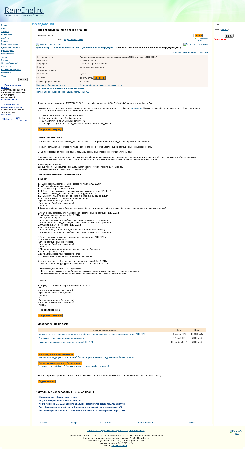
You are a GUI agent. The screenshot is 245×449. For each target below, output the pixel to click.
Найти (199, 35)
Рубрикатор (43, 47)
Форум (4, 75)
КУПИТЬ (99, 77)
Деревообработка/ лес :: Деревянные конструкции (83, 47)
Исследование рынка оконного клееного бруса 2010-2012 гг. (67, 342)
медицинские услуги (73, 39)
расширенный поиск (202, 39)
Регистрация (220, 39)
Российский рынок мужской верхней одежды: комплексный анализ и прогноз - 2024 (80, 407)
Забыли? (224, 30)
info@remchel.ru (120, 445)
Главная (4, 25)
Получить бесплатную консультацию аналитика (60, 88)
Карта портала (145, 422)
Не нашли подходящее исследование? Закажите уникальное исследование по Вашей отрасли (86, 357)
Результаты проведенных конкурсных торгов (61, 400)
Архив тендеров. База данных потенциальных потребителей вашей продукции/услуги (82, 404)
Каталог (5, 40)
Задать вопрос (47, 381)
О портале (105, 422)
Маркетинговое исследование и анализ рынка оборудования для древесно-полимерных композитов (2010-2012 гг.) (93, 334)
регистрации (136, 108)
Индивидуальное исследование (56, 354)
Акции (4, 56)
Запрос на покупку (50, 129)
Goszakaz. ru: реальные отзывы (12, 105)
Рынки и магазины (9, 44)
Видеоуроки (6, 34)
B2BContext (7, 119)
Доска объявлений (9, 63)
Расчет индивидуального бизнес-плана (60, 363)
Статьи (5, 31)
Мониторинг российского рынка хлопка (58, 397)
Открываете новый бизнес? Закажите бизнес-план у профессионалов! (73, 366)
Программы (6, 72)
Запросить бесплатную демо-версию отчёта (101, 85)
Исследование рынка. (11, 86)
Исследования (7, 53)
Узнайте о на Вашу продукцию (189, 52)
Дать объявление (22, 119)
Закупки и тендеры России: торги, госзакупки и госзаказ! (116, 430)
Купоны (4, 59)
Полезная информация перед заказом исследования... (62, 92)
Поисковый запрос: (45, 35)
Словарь (73, 422)
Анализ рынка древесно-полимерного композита (62, 338)
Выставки (6, 66)
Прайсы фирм (7, 50)
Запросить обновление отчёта (51, 85)
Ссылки (44, 422)
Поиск (192, 422)
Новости (5, 28)
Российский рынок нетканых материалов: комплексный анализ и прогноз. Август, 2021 (82, 410)
